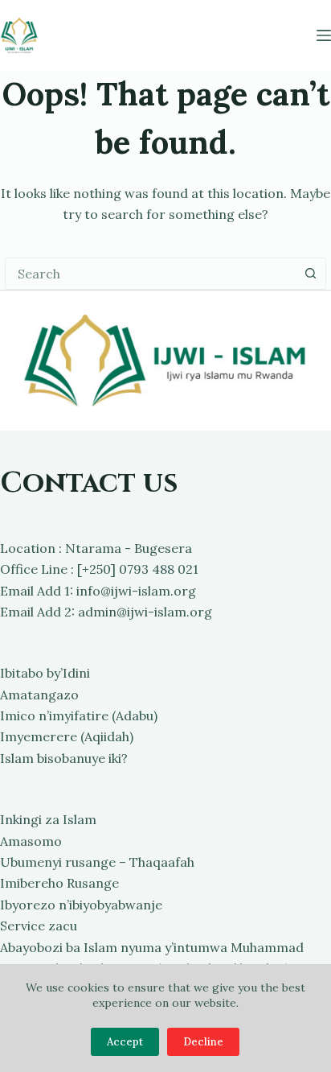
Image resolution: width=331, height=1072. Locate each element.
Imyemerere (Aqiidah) (66, 736)
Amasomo (31, 841)
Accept (125, 1042)
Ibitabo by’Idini (45, 673)
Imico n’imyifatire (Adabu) (78, 715)
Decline (203, 1042)
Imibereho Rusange (59, 883)
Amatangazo (39, 694)
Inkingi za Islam (48, 819)
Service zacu (38, 925)
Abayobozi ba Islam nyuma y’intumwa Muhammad (152, 947)
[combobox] (150, 274)
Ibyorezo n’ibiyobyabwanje (81, 905)
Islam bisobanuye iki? (64, 758)
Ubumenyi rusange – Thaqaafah (97, 862)
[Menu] (324, 35)
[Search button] (310, 273)
